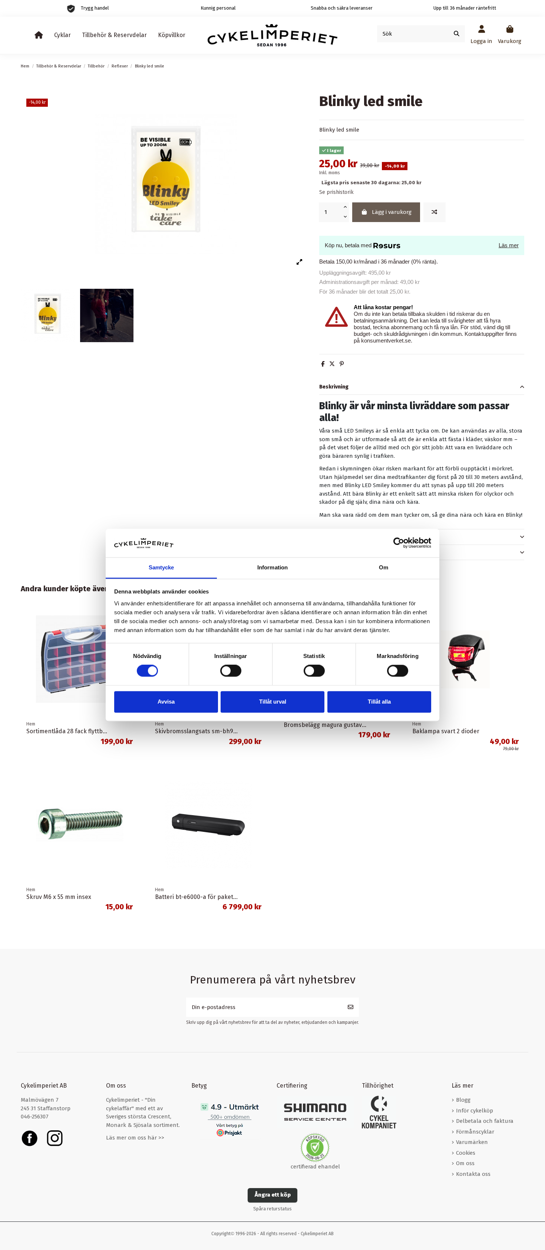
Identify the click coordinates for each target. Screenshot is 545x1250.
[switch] (230, 671)
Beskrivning (334, 387)
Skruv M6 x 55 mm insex (58, 896)
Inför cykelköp (474, 1110)
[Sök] (456, 34)
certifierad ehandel (315, 1166)
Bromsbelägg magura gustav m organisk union (347, 724)
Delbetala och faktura (484, 1121)
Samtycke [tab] (161, 567)
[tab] (421, 387)
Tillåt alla (379, 701)
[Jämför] (434, 212)
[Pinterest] (342, 364)
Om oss (465, 1163)
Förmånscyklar (475, 1131)
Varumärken (472, 1142)
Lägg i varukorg (392, 212)
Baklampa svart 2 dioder (445, 731)
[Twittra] (332, 364)
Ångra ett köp (273, 1194)
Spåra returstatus (272, 1208)
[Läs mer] (518, 628)
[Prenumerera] (350, 1007)
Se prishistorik (336, 192)
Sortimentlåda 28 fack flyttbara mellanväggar (88, 731)
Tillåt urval (272, 701)
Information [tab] (272, 567)
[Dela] (322, 364)
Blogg (463, 1100)
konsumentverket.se (386, 340)
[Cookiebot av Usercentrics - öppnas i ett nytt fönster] (398, 543)
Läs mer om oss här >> (135, 1137)
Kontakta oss (473, 1174)
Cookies (465, 1153)
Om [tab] (383, 567)
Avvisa (166, 701)
